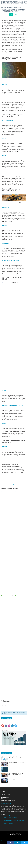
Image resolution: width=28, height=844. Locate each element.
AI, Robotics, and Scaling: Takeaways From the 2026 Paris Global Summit (17, 779)
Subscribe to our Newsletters (10, 817)
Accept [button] (11, 14)
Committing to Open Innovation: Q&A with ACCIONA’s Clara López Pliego (16, 774)
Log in (2, 840)
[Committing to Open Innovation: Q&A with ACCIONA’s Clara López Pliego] (4, 775)
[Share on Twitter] (24, 842)
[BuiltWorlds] (14, 834)
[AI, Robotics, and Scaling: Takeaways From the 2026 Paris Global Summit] (4, 780)
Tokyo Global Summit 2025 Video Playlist (16, 762)
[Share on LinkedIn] (17, 842)
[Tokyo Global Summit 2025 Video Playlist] (4, 764)
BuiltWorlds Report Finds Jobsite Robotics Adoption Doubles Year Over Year (16, 757)
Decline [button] (16, 14)
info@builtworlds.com (6, 803)
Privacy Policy (7, 825)
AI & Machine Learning (9, 484)
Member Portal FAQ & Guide (10, 819)
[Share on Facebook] (10, 842)
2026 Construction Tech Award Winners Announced (16, 768)
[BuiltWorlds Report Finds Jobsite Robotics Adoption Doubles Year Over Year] (4, 758)
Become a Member (8, 816)
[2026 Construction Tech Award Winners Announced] (4, 769)
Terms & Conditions (8, 823)
